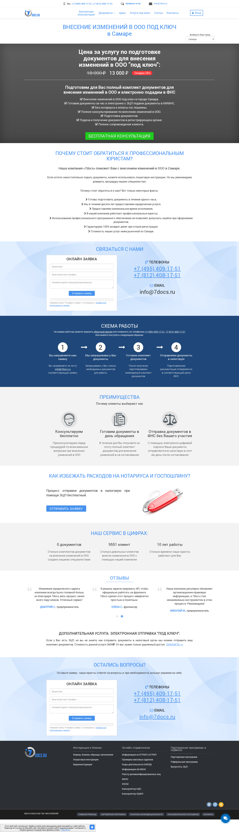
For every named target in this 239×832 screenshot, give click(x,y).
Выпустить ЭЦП (179, 778)
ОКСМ (125, 795)
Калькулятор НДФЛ (132, 805)
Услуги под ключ (140, 12)
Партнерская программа (184, 768)
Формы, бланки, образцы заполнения (93, 766)
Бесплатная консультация (119, 136)
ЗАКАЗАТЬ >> (174, 656)
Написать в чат (133, 3)
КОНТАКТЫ (208, 826)
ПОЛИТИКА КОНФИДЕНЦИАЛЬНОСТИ (146, 826)
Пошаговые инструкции (86, 771)
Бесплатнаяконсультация (86, 13)
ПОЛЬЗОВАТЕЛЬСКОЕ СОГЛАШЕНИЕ (183, 826)
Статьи (158, 12)
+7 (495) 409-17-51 (82, 3)
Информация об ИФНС (134, 781)
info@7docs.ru (160, 3)
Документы (106, 12)
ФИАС (125, 790)
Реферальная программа (184, 773)
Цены (122, 12)
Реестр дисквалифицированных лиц (141, 785)
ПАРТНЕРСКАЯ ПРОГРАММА (113, 826)
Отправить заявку (66, 508)
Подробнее (65, 829)
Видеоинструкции (82, 776)
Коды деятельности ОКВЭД (137, 776)
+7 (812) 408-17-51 (103, 3)
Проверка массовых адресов (137, 771)
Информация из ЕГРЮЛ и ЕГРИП (139, 766)
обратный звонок (103, 331)
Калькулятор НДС (131, 800)
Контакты (173, 12)
